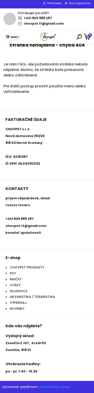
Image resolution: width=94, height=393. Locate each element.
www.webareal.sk (54, 387)
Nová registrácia (80, 3)
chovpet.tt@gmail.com (44, 23)
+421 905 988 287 (38, 18)
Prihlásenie (54, 3)
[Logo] (48, 37)
